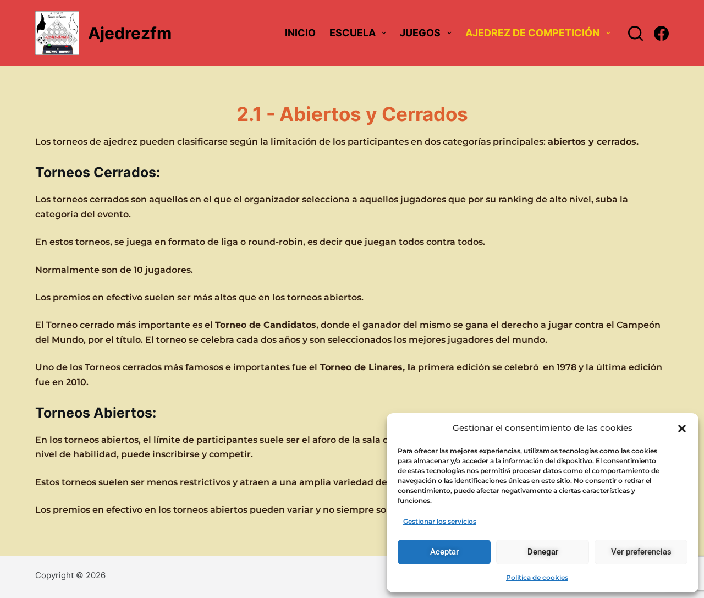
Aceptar (444, 552)
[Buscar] (635, 33)
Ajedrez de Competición (532, 33)
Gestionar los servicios (439, 521)
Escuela (352, 33)
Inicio (300, 33)
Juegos (420, 33)
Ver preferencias (641, 552)
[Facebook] (661, 33)
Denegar (542, 552)
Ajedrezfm (130, 33)
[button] (682, 428)
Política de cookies (537, 577)
